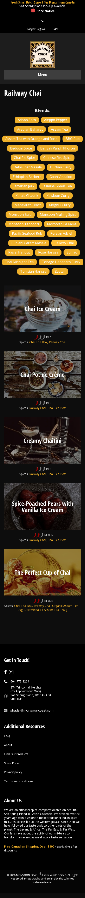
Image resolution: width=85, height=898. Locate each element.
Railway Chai (64, 243)
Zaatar (60, 271)
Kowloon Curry (58, 195)
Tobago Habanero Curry (61, 262)
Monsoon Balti (20, 214)
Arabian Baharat (30, 129)
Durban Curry (60, 167)
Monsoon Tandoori (23, 224)
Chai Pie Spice (24, 157)
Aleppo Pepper (55, 120)
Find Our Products (16, 754)
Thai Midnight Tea (19, 262)
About (8, 745)
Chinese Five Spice (57, 157)
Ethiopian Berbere (27, 176)
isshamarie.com (42, 882)
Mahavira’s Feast (28, 205)
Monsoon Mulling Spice (58, 214)
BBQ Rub (73, 138)
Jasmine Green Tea (57, 186)
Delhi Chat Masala (28, 167)
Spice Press (11, 763)
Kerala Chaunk (26, 195)
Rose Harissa (48, 252)
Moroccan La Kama (62, 224)
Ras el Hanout (19, 252)
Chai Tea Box (38, 342)
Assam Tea (59, 129)
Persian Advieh (61, 233)
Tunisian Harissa (33, 271)
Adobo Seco (27, 120)
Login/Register (37, 29)
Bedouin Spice (21, 148)
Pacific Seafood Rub (27, 233)
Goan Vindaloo (61, 176)
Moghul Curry (60, 205)
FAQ (7, 736)
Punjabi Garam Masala (28, 243)
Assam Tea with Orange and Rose (31, 138)
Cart (55, 29)
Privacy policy (13, 772)
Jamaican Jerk (23, 186)
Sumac (72, 252)
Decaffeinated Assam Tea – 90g (45, 610)
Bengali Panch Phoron (57, 148)
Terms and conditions (18, 781)
